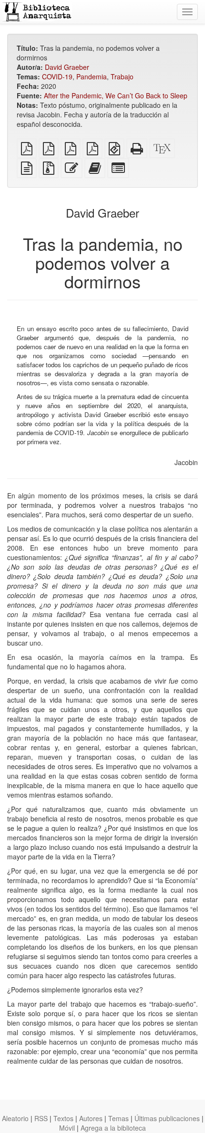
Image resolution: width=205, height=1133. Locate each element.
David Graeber (67, 67)
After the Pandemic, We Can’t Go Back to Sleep (115, 95)
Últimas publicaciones (167, 1118)
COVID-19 (57, 76)
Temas (118, 1118)
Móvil (67, 1128)
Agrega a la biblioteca (113, 1128)
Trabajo (122, 76)
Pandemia (91, 76)
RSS (41, 1118)
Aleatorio (15, 1118)
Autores (90, 1118)
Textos (63, 1118)
